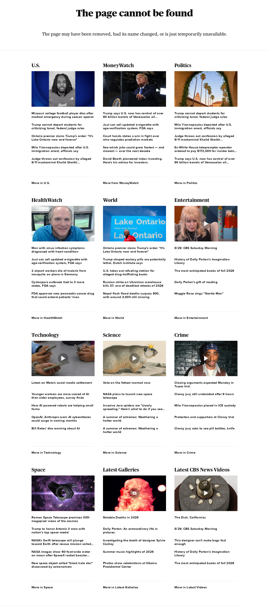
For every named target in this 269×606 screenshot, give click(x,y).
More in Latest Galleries (120, 587)
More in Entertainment (191, 318)
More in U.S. (41, 183)
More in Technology (46, 452)
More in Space (42, 587)
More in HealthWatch (47, 318)
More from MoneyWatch (121, 183)
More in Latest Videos (190, 587)
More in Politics (186, 183)
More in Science (115, 452)
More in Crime (184, 452)
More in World (113, 318)
